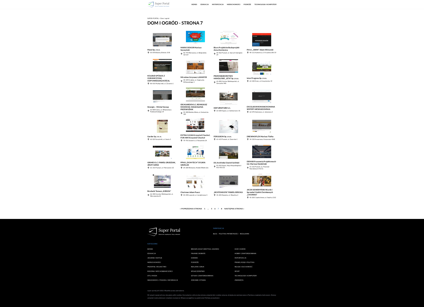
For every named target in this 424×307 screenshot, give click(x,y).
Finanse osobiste (198, 253)
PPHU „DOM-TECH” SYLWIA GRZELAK (193, 163)
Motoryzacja (218, 4)
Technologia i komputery (265, 4)
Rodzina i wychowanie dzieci (160, 271)
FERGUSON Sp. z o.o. (223, 136)
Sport (237, 271)
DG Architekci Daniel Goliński (226, 163)
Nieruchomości (233, 4)
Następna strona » (234, 209)
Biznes (194, 4)
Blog (215, 234)
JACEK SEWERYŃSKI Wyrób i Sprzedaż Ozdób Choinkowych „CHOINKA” (260, 192)
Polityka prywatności (228, 234)
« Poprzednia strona (191, 209)
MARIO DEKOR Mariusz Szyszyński (191, 48)
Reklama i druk (197, 267)
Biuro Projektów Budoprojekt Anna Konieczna (226, 48)
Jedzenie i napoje (154, 258)
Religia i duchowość (244, 267)
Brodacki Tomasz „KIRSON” (159, 191)
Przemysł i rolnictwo (156, 267)
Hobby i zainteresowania (245, 253)
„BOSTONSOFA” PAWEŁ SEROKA (228, 192)
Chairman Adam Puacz (190, 192)
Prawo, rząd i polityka (244, 262)
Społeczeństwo (198, 271)
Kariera (194, 258)
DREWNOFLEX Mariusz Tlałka (260, 136)
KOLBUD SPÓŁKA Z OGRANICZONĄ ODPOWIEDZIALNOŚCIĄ (158, 78)
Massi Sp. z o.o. (153, 50)
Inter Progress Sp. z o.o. (257, 78)
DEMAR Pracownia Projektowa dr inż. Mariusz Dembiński (261, 162)
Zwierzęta (239, 280)
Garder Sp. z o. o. (154, 136)
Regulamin (244, 234)
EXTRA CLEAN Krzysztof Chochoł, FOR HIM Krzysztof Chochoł (195, 136)
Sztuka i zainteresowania (202, 276)
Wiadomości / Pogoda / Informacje (162, 280)
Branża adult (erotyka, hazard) (205, 249)
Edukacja (205, 4)
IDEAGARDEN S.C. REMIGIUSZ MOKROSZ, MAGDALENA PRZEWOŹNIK (194, 107)
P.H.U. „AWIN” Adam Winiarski (260, 50)
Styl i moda (152, 276)
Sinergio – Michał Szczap (158, 107)
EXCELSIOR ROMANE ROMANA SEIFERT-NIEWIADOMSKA (261, 108)
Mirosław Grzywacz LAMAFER (194, 77)
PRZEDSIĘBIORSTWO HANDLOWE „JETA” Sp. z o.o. (226, 77)
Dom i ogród (240, 249)
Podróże (247, 4)
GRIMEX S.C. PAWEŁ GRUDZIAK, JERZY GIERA (161, 163)
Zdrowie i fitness (198, 280)
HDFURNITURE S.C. (222, 108)
